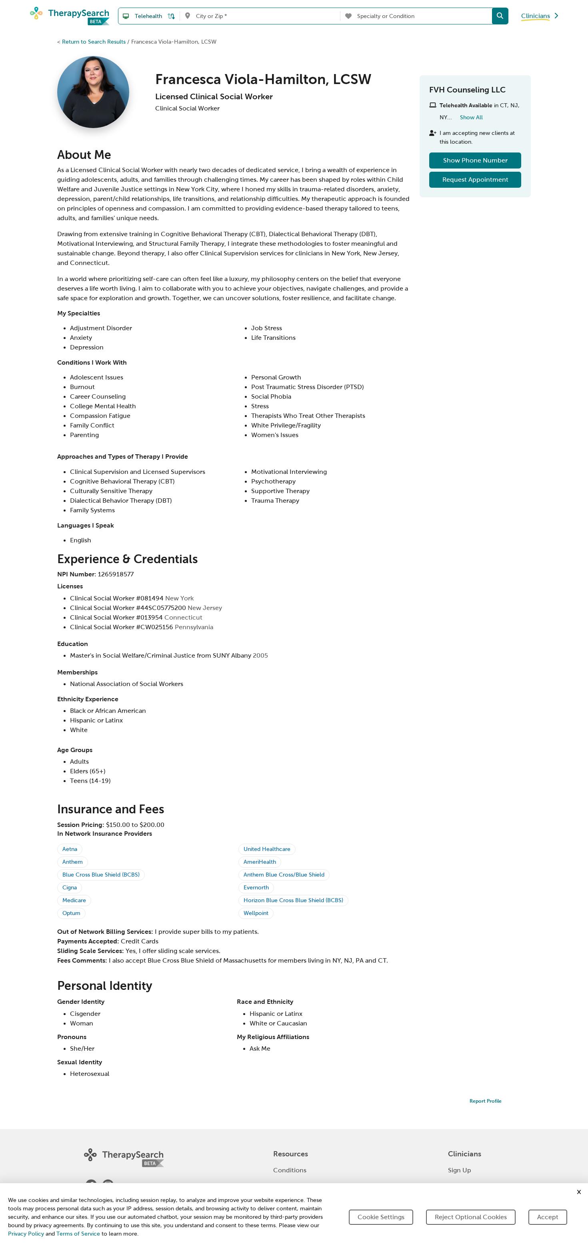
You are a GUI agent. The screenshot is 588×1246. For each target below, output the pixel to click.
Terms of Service (78, 1234)
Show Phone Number (475, 160)
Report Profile (486, 1101)
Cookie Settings (381, 1217)
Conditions (289, 1170)
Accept (547, 1217)
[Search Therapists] (500, 16)
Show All (471, 117)
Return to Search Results (94, 41)
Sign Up (459, 1170)
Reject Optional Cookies (471, 1217)
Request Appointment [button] (475, 179)
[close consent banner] (579, 1192)
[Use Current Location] (187, 16)
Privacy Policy (26, 1234)
